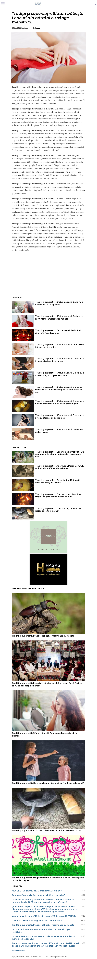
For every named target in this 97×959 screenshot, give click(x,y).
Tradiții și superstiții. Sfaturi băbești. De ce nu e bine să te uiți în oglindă (44, 734)
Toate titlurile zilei (18, 950)
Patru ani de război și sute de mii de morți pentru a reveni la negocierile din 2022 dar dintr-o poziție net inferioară (43, 900)
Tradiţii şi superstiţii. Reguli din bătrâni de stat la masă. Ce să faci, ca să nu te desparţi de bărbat (47, 684)
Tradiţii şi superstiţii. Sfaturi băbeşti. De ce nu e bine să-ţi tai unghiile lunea (59, 359)
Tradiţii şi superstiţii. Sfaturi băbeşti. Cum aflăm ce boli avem (59, 430)
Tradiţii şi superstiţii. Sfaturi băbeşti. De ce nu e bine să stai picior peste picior (59, 416)
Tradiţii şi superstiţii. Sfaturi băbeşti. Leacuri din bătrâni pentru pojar (59, 345)
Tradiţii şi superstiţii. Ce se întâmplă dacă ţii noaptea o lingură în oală (57, 481)
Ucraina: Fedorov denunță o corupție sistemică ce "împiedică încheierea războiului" (44, 937)
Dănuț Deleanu (34, 28)
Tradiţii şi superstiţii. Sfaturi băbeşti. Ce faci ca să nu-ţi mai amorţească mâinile (59, 317)
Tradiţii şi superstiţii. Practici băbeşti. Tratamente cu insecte (43, 636)
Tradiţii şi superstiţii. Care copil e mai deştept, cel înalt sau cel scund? (48, 783)
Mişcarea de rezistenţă (48, 4)
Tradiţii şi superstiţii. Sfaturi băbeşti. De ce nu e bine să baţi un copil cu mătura (59, 374)
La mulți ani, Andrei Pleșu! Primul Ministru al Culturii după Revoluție (41, 930)
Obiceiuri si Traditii (34, 588)
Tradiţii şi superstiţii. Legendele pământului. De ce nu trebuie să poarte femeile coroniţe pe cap (59, 454)
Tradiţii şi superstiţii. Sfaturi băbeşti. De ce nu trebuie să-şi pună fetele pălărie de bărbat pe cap (58, 390)
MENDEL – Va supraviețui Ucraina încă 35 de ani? (37, 891)
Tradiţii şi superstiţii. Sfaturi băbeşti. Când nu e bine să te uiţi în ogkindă (59, 303)
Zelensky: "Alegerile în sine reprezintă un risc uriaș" (38, 895)
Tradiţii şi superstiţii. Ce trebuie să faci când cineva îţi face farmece (58, 331)
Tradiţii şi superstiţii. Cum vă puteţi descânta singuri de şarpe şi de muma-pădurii (58, 495)
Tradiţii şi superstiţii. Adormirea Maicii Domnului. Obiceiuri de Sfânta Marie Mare (60, 467)
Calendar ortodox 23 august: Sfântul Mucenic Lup (37, 920)
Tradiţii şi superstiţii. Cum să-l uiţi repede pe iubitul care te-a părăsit (58, 509)
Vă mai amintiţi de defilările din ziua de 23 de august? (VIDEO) (44, 916)
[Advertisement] (48, 276)
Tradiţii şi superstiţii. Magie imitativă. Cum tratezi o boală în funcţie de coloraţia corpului (48, 879)
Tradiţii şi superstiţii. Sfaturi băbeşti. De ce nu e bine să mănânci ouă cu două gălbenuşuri (59, 402)
